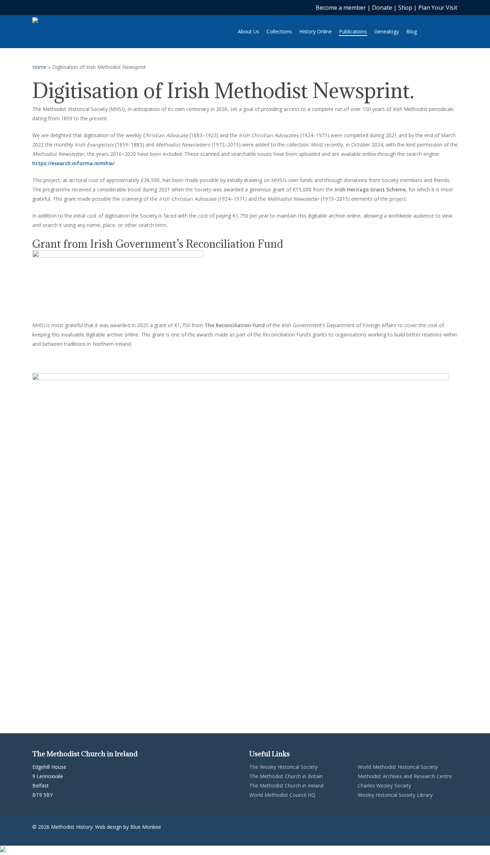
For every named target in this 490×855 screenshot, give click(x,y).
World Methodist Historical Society (398, 766)
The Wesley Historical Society (283, 766)
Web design (108, 826)
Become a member (341, 7)
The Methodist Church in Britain (286, 776)
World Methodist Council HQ (282, 794)
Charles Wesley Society (384, 785)
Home (39, 67)
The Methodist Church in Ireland (286, 785)
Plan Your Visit (437, 7)
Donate (382, 7)
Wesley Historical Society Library (395, 794)
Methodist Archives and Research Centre (405, 776)
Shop (405, 7)
